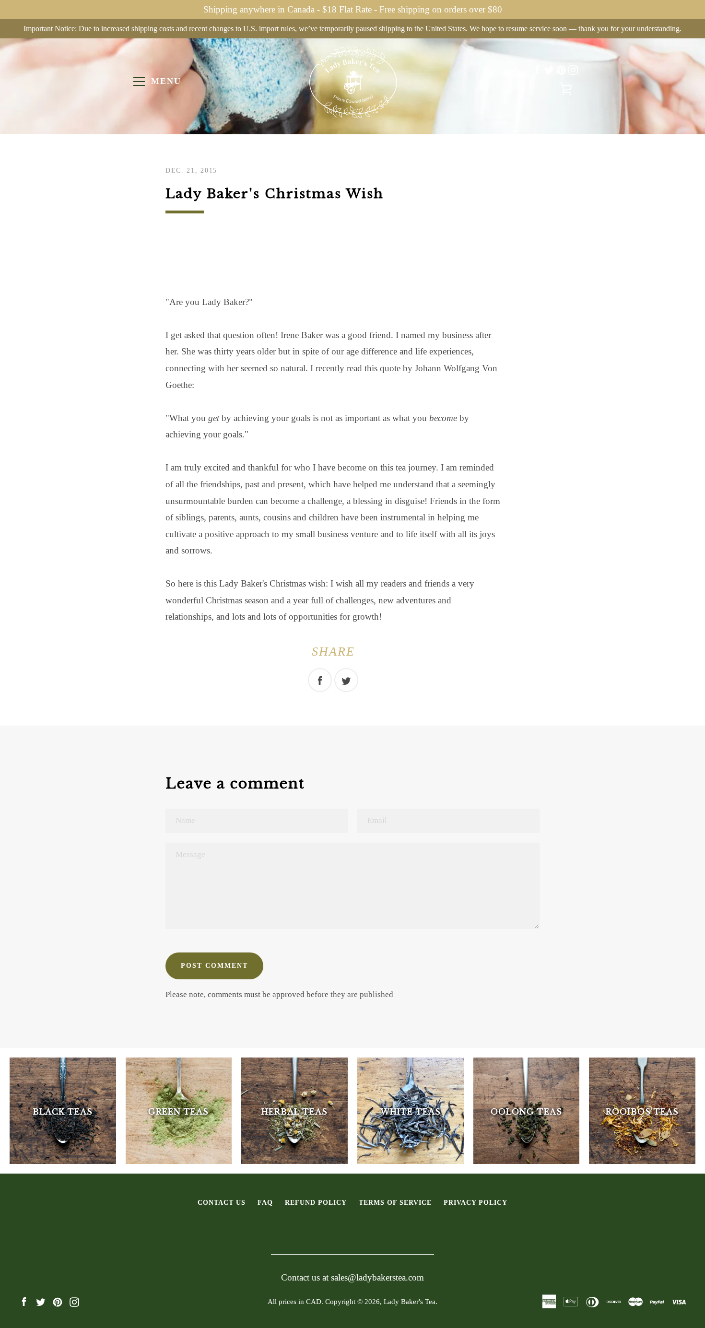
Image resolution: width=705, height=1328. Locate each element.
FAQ (265, 1202)
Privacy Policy (475, 1202)
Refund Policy (316, 1202)
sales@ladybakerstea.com (377, 1277)
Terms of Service (395, 1202)
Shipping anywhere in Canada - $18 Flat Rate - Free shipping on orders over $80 (352, 9)
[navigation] (139, 82)
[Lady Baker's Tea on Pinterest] (561, 70)
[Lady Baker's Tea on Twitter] (549, 70)
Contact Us (222, 1202)
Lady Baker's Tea (409, 1301)
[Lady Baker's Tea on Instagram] (573, 70)
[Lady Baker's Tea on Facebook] (537, 70)
